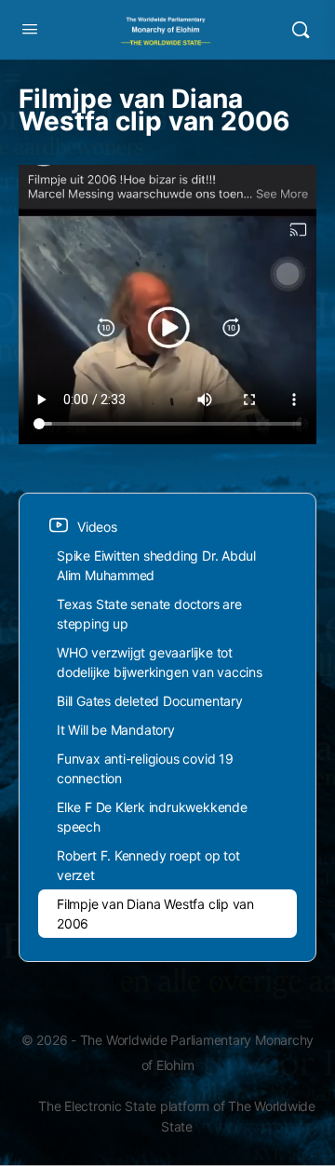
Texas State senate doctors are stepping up (149, 613)
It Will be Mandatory (116, 730)
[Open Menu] (30, 28)
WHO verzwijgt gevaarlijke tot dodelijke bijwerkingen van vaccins (159, 662)
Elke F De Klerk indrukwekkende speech (152, 816)
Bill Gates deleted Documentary (150, 701)
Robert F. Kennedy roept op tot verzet (148, 865)
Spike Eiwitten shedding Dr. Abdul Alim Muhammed (156, 565)
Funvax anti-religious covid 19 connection (145, 768)
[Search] (300, 30)
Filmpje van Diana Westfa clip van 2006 (155, 913)
